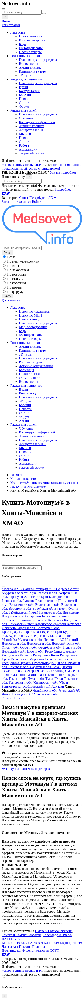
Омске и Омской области (53, 931)
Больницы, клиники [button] (25, 56)
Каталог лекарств (23, 479)
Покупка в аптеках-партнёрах (27, 769)
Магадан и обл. (61, 636)
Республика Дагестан (60, 651)
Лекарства (17, 307)
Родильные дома (31, 362)
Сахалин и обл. (13, 671)
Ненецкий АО (54, 639)
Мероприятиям (71, 943)
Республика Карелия (17, 655)
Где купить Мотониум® (28, 486)
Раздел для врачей (23, 424)
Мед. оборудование (33, 327)
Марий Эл (10, 639)
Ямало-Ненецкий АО (18, 694)
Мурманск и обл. (31, 639)
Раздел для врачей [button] (23, 110)
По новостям (16, 274)
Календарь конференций (37, 122)
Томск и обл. (18, 678)
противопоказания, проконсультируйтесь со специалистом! (41, 166)
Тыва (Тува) (54, 678)
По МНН (13, 266)
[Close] (5, 17)
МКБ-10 (25, 134)
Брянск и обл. (12, 600)
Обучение (26, 118)
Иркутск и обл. (13, 616)
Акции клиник (30, 67)
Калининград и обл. (32, 620)
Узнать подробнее (63, 172)
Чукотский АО (70, 690)
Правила (38, 946)
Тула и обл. (36, 678)
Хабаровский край (37, 686)
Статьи (24, 102)
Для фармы (10, 946)
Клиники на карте (32, 71)
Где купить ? (11, 300)
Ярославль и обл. (46, 694)
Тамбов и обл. (55, 675)
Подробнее (63, 189)
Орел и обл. (29, 647)
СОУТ (54, 950)
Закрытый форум (31, 153)
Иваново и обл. (51, 612)
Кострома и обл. (48, 628)
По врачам (14, 287)
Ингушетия (71, 612)
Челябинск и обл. (46, 690)
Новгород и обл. (39, 643)
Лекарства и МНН (32, 130)
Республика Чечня (58, 659)
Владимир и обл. (22, 604)
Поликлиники (29, 374)
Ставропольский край (28, 675)
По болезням (16, 283)
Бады (22, 44)
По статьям (15, 279)
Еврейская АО (43, 608)
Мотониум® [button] (45, 502)
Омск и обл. (11, 647)
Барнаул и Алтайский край (29, 597)
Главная (16, 475)
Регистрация (11, 25)
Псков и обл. (35, 651)
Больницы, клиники (25, 342)
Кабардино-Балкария (40, 616)
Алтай (74, 589)
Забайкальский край (24, 612)
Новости (25, 99)
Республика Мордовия (28, 659)
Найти (7, 296)
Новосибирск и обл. (66, 643)
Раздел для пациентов (26, 385)
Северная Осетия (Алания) (45, 671)
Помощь (25, 946)
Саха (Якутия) (63, 667)
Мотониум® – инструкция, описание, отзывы (44, 482)
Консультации (29, 91)
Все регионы (28, 63)
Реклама (23, 943)
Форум (24, 106)
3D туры (25, 401)
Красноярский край (48, 632)
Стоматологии (29, 378)
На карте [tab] (20, 698)
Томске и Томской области (21, 935)
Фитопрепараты (31, 48)
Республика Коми (46, 655)
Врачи (23, 87)
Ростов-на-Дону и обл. (51, 663)
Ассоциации (28, 149)
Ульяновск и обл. (46, 682)
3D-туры (25, 75)
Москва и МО (12, 589)
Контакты (9, 943)
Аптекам (36, 943)
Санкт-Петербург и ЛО (36, 198)
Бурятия (29, 600)
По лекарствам (18, 270)
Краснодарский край (17, 632)
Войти (6, 21)
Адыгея (64, 589)
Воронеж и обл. (21, 608)
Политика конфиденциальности (25, 950)
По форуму (15, 292)
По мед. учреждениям (23, 261)
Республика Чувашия (18, 663)
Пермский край (13, 651)
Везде (7, 252)
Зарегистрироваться (16, 201)
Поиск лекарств (30, 36)
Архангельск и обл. (44, 593)
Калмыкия (56, 620)
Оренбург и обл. (50, 647)
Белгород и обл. (60, 597)
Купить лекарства (32, 40)
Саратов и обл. (41, 667)
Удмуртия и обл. (21, 682)
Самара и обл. (19, 667)
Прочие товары (30, 52)
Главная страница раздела (38, 60)
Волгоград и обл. (48, 604)
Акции (24, 420)
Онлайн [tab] (7, 698)
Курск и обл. (18, 636)
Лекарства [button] (17, 32)
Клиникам (51, 943)
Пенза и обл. (72, 647)
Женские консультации (36, 366)
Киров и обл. (27, 628)
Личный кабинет (31, 126)
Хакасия (58, 686)
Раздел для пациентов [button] (26, 79)
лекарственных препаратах (22, 164)
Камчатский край (22, 624)
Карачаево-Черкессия (51, 624)
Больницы (26, 370)
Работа (24, 145)
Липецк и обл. (39, 636)
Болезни (25, 95)
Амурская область (15, 593)
